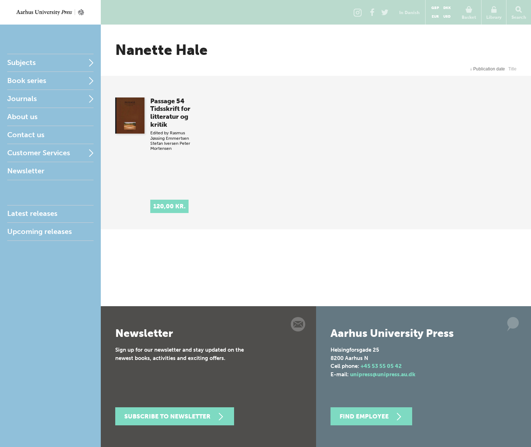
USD (446, 16)
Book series (26, 80)
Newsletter (25, 170)
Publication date (487, 68)
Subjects (21, 62)
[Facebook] (372, 12)
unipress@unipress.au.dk (382, 374)
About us (22, 116)
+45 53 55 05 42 (381, 366)
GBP (435, 8)
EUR (435, 16)
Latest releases (32, 213)
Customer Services (38, 152)
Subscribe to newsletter (167, 416)
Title (512, 68)
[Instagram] (357, 12)
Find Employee (364, 416)
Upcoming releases (39, 231)
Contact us (25, 134)
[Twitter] (384, 12)
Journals (22, 98)
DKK (447, 8)
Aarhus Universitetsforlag (50, 12)
